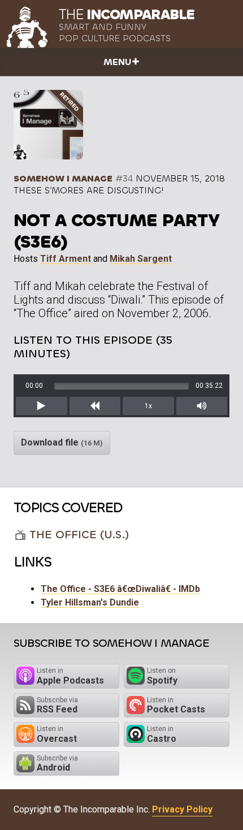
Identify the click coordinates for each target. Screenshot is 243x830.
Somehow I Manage (63, 178)
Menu (117, 62)
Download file (62, 442)
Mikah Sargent (141, 258)
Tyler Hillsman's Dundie (90, 602)
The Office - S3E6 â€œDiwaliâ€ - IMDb (120, 588)
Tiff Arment (65, 258)
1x (148, 406)
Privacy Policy (182, 809)
